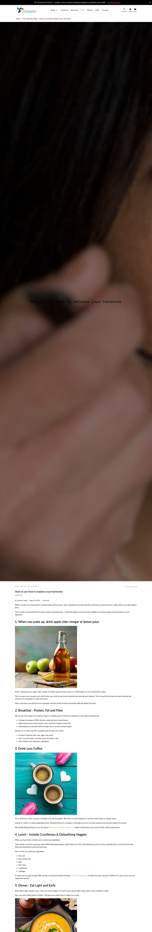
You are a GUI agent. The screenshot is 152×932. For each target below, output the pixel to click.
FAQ (97, 10)
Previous (128, 587)
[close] (150, 2)
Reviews (74, 10)
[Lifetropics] (26, 10)
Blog (83, 10)
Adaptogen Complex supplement (61, 827)
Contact (105, 10)
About (90, 10)
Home (18, 19)
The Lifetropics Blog (30, 19)
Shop (53, 10)
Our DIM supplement (79, 875)
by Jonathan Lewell (21, 600)
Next (135, 587)
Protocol (64, 10)
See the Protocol (114, 2)
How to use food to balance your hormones (55, 19)
